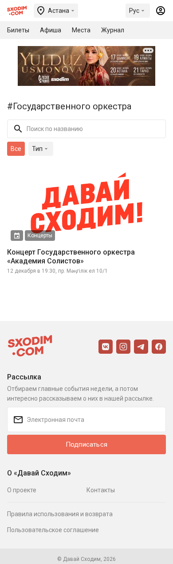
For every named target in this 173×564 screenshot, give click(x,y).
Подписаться (86, 444)
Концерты (40, 235)
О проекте (21, 490)
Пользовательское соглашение (53, 529)
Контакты (100, 490)
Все (16, 148)
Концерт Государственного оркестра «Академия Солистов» (71, 256)
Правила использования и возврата (60, 514)
